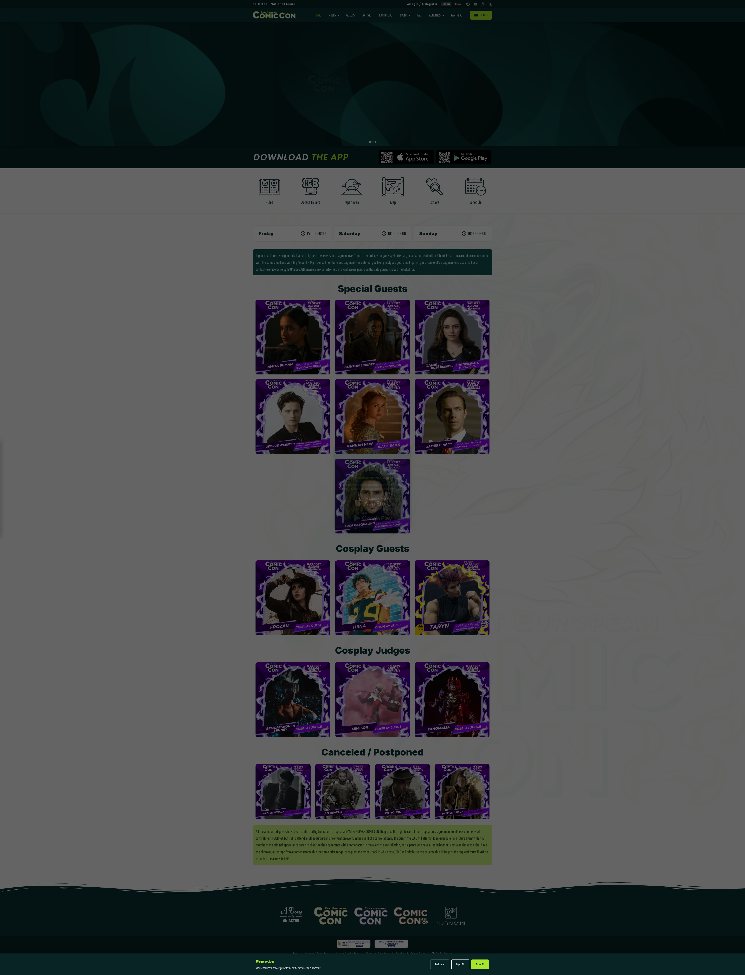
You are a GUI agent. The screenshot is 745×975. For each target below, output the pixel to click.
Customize (439, 964)
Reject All (460, 964)
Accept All (480, 964)
